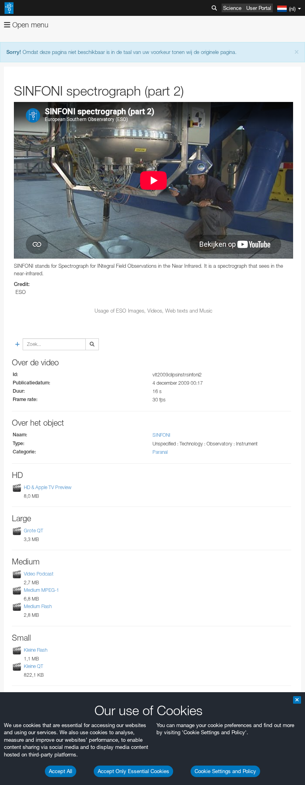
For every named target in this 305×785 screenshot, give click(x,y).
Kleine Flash (35, 650)
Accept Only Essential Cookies (133, 771)
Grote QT (33, 531)
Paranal (160, 452)
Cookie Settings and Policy (225, 771)
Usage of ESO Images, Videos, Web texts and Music (153, 310)
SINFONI (161, 435)
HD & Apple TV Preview (47, 487)
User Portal (258, 8)
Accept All (60, 771)
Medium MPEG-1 (41, 590)
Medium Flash (38, 606)
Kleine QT (33, 666)
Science (232, 8)
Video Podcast (39, 574)
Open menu (29, 25)
